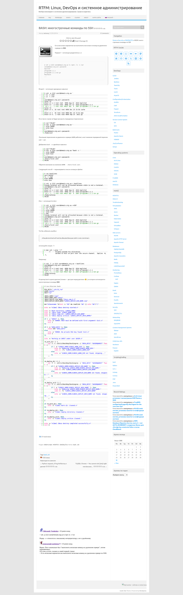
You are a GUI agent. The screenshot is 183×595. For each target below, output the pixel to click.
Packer (116, 133)
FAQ (50, 17)
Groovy (115, 375)
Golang (115, 372)
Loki (116, 279)
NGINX (116, 235)
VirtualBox (117, 225)
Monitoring (116, 270)
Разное (115, 348)
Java (114, 382)
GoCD (116, 92)
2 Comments (104, 33)
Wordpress (142, 591)
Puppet (116, 109)
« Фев (116, 463)
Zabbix (116, 286)
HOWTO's (56, 444)
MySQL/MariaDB (119, 249)
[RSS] (128, 63)
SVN (115, 126)
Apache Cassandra (119, 256)
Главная (41, 17)
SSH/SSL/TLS (64, 444)
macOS (115, 181)
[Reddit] (141, 59)
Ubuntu (116, 170)
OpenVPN (117, 323)
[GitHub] (121, 59)
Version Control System (120, 119)
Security (121, 40)
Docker (116, 215)
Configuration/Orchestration (121, 99)
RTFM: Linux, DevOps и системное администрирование (90, 7)
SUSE (115, 174)
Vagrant (116, 222)
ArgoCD (116, 95)
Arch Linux (117, 160)
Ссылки (77, 17)
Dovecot (116, 296)
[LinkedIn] (136, 59)
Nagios (116, 283)
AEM (115, 334)
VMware (116, 229)
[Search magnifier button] (142, 27)
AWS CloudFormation (120, 116)
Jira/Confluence (118, 143)
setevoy (46, 33)
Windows (115, 185)
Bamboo (116, 82)
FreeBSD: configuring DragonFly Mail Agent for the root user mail (127, 404)
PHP (114, 379)
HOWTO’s (116, 195)
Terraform (117, 112)
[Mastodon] (141, 54)
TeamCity (117, 85)
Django (116, 330)
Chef (115, 105)
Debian (116, 164)
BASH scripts (48, 444)
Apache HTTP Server (120, 239)
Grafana (116, 276)
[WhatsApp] (126, 54)
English (116, 351)
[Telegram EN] (121, 54)
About (86, 17)
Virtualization (117, 206)
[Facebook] (126, 59)
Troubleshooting (118, 202)
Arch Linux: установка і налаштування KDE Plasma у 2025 (127, 398)
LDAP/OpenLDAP (119, 266)
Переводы (58, 17)
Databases (116, 246)
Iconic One (123, 591)
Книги (68, 17)
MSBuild (116, 139)
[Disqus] (73, 499)
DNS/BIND (117, 320)
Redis (115, 259)
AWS (115, 208)
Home (115, 40)
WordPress (117, 337)
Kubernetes (117, 219)
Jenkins (116, 78)
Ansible (116, 102)
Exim (115, 293)
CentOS (116, 167)
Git (115, 122)
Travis (116, 88)
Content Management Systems (122, 327)
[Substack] (116, 59)
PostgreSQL (117, 252)
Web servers (116, 233)
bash (74, 444)
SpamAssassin (118, 303)
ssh (78, 444)
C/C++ (114, 369)
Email (114, 290)
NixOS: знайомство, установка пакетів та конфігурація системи (128, 410)
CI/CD (114, 76)
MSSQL (116, 263)
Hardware (116, 344)
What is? (115, 199)
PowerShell (116, 386)
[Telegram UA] (116, 54)
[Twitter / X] (131, 59)
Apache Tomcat (118, 242)
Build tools (116, 130)
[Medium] (136, 54)
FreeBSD (115, 178)
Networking (116, 317)
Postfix (116, 300)
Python (115, 365)
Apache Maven (118, 136)
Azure (116, 212)
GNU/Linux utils (117, 341)
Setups (115, 147)
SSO (115, 310)
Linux (114, 157)
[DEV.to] (131, 54)
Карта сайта (97, 17)
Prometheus (117, 273)
